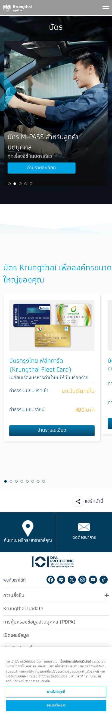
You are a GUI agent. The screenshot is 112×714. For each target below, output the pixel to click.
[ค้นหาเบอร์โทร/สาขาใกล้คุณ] (27, 528)
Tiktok (103, 580)
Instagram (82, 580)
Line (61, 580)
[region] (56, 680)
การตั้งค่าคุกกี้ (56, 692)
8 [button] (43, 481)
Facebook (50, 580)
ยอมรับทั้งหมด (56, 705)
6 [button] (32, 481)
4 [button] (25, 183)
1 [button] (9, 183)
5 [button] (31, 183)
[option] (56, 113)
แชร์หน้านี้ (94, 501)
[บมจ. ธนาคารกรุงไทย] (17, 7)
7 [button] (38, 481)
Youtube (93, 580)
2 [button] (15, 183)
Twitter (72, 580)
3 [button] (20, 183)
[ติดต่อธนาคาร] (83, 526)
